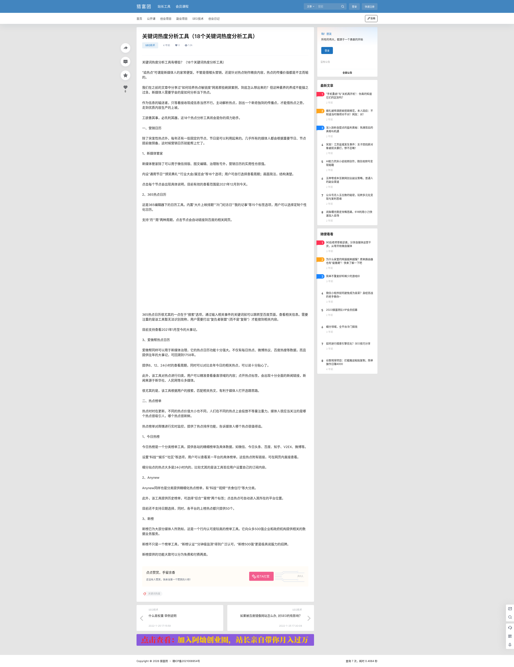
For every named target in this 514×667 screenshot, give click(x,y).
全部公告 (347, 72)
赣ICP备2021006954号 (186, 661)
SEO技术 (150, 45)
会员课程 (182, 6)
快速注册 (369, 6)
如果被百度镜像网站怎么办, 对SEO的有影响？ (271, 616)
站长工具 (164, 6)
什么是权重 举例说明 (162, 616)
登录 (354, 6)
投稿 (372, 18)
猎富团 (163, 661)
